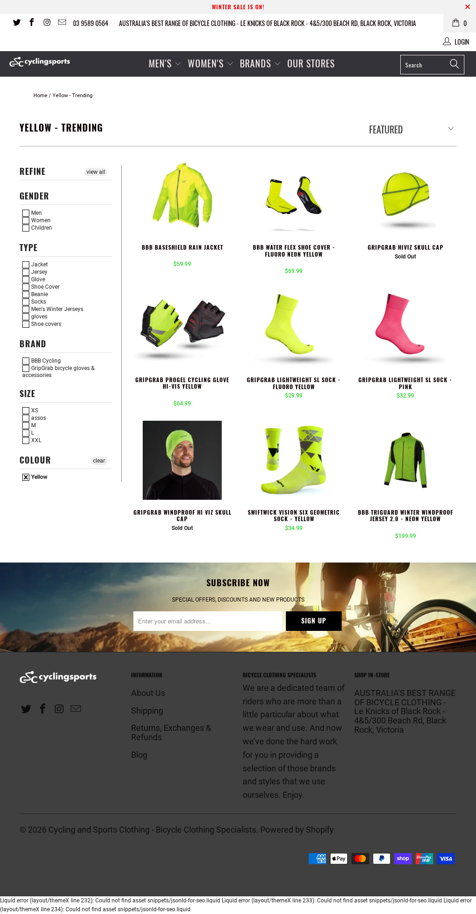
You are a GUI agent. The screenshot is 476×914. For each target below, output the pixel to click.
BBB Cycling (45, 361)
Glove (37, 279)
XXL (35, 440)
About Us (148, 693)
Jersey (38, 272)
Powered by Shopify (297, 830)
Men (36, 213)
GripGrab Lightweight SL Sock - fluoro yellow (294, 327)
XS (34, 410)
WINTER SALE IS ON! (238, 7)
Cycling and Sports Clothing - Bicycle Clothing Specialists (152, 830)
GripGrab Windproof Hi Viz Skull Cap (182, 460)
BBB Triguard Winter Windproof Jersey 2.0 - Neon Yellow (405, 460)
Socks (38, 301)
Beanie (39, 294)
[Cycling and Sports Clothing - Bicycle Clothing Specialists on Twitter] (16, 23)
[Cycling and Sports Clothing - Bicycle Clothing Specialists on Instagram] (46, 23)
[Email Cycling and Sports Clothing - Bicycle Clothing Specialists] (61, 23)
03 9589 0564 (90, 23)
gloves (38, 316)
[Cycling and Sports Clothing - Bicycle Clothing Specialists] (42, 61)
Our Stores (311, 63)
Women (40, 220)
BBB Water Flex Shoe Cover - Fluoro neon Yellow (294, 195)
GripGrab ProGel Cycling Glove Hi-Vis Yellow (182, 327)
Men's (160, 63)
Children (41, 228)
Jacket (39, 264)
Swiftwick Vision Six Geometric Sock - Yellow (294, 460)
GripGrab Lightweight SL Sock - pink (405, 327)
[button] (168, 256)
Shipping (147, 710)
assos (38, 418)
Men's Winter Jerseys (56, 309)
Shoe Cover (45, 287)
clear (99, 460)
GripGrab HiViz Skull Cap (405, 195)
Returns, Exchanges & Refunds (171, 732)
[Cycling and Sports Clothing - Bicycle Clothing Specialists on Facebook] (31, 23)
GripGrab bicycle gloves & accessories (58, 371)
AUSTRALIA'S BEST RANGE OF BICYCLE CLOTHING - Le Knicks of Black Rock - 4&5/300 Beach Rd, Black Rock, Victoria (267, 23)
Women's (207, 63)
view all (95, 172)
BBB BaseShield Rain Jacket (182, 195)
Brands (255, 63)
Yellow (38, 477)
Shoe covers (45, 324)
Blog (139, 755)
